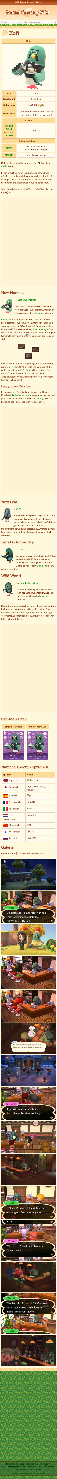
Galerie (22, 853)
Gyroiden (34, 335)
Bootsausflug (39, 329)
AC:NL (9, 128)
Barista (44, 163)
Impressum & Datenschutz (34, 1473)
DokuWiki (15, 1473)
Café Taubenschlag (27, 299)
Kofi (20, 549)
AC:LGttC (9, 132)
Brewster (34, 780)
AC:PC (9, 147)
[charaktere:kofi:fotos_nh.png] (28, 351)
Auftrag (40, 398)
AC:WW (9, 135)
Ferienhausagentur (21, 395)
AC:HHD (9, 155)
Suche (26, 22)
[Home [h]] (28, 12)
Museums (38, 312)
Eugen (4, 319)
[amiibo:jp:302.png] (13, 745)
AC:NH (9, 125)
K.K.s (13, 366)
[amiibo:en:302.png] (37, 745)
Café (3, 166)
